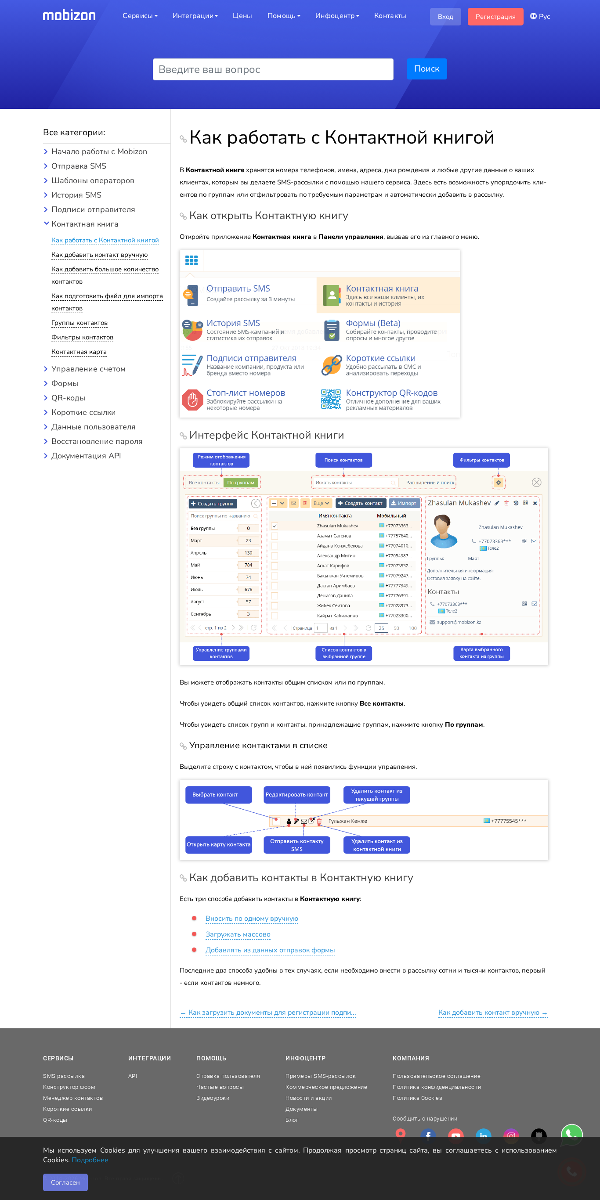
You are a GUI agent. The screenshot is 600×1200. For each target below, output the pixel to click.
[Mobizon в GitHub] (539, 1136)
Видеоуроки (212, 1098)
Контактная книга (85, 224)
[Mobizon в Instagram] (511, 1136)
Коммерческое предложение (326, 1087)
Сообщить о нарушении (425, 1118)
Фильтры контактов (82, 337)
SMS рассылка (64, 1076)
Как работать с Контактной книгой (105, 240)
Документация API (86, 455)
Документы (302, 1109)
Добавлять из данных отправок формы (270, 950)
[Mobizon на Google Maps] (400, 1136)
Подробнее (90, 1160)
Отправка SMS (78, 166)
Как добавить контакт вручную (99, 254)
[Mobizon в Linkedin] (484, 1136)
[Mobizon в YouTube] (456, 1136)
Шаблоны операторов (92, 180)
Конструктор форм (69, 1087)
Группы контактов (79, 322)
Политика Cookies (417, 1098)
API (132, 1076)
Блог (292, 1120)
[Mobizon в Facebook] (428, 1136)
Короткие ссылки (83, 412)
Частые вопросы (220, 1087)
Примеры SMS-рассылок (321, 1076)
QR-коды (68, 398)
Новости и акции (309, 1098)
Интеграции (149, 1058)
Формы (64, 383)
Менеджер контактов (73, 1098)
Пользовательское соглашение (437, 1076)
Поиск (427, 69)
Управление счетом (88, 369)
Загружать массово (238, 934)
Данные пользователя (93, 427)
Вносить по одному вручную (252, 918)
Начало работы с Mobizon (99, 151)
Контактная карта (79, 351)
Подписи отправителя (93, 209)
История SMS (76, 195)
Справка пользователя (228, 1076)
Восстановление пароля (97, 441)
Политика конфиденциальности (437, 1087)
